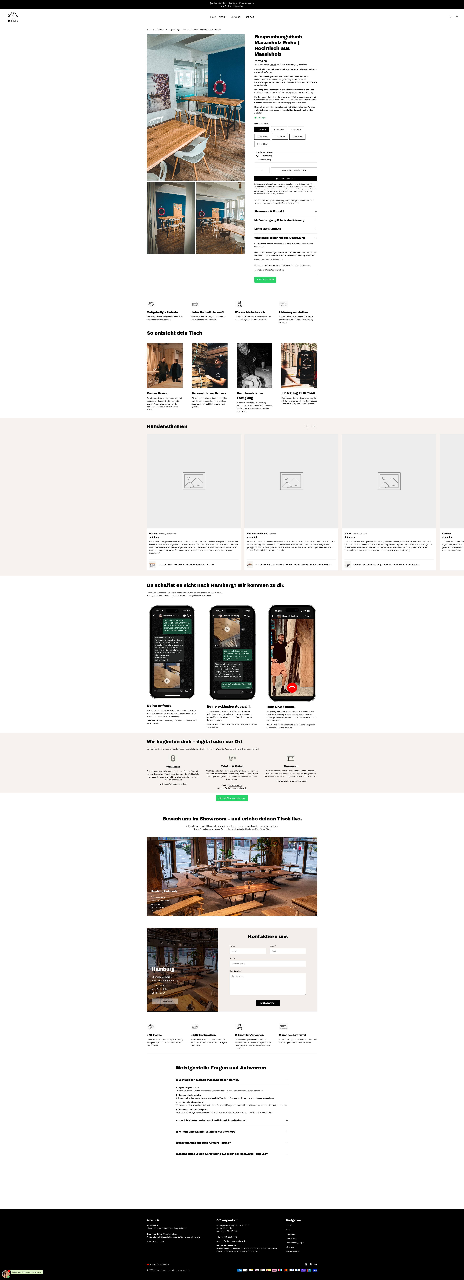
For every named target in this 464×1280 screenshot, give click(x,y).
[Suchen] (451, 17)
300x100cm (262, 144)
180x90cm (261, 129)
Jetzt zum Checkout (285, 178)
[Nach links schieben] (307, 426)
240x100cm (262, 136)
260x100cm (280, 136)
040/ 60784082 (235, 785)
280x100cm (297, 136)
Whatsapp (173, 766)
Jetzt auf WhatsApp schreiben (232, 798)
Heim (149, 30)
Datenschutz (291, 1238)
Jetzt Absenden (267, 1003)
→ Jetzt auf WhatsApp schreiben (173, 784)
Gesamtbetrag (265, 159)
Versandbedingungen (295, 1242)
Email (273, 946)
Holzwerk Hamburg (162, 1270)
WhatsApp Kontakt (265, 279)
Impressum (290, 1234)
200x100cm (279, 129)
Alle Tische (159, 30)
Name (232, 946)
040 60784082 (157, 904)
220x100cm (296, 129)
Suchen (289, 1225)
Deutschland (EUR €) (158, 1264)
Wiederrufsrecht (292, 1251)
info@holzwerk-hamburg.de (235, 788)
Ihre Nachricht (235, 971)
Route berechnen (165, 1001)
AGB (288, 1229)
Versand (273, 64)
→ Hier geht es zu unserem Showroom (291, 781)
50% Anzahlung (265, 155)
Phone (232, 958)
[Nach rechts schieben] (314, 426)
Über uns (290, 1247)
